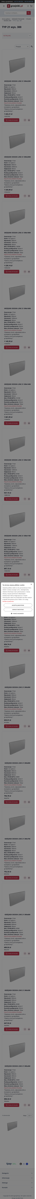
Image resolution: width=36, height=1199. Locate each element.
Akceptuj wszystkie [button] (18, 605)
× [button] (31, 584)
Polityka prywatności (8, 601)
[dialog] (17, 599)
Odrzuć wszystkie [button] (18, 609)
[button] (17, 613)
